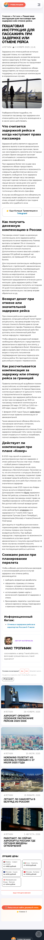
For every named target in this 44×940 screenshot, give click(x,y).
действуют (35, 412)
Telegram (22, 213)
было (26, 493)
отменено (24, 510)
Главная (6, 16)
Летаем (16, 16)
